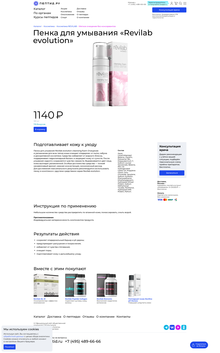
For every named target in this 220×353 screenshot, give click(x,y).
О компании (105, 316)
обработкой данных (14, 336)
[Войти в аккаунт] (171, 3)
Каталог (39, 316)
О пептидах (71, 316)
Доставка (54, 316)
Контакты (123, 316)
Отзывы (88, 316)
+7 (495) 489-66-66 (137, 4)
